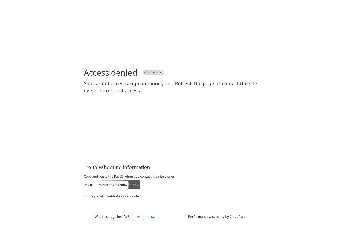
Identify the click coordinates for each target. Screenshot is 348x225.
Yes (138, 217)
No (153, 217)
